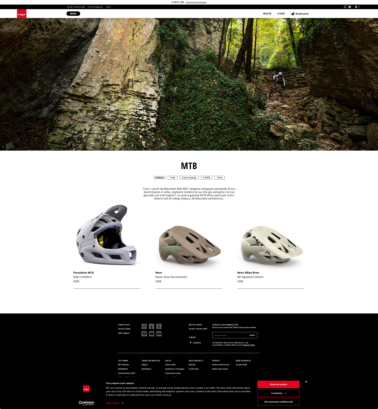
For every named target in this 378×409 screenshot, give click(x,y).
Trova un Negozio (95, 7)
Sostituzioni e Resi (173, 373)
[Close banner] (306, 382)
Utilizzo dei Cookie (220, 369)
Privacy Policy (249, 345)
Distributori (146, 369)
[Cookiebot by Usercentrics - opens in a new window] (86, 403)
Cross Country (189, 177)
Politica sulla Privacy (220, 365)
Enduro (159, 177)
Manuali (192, 365)
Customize (276, 393)
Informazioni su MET (126, 373)
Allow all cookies (278, 384)
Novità (267, 13)
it (359, 6)
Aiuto (108, 7)
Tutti (219, 177)
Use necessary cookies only (278, 401)
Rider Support (124, 333)
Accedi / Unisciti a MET (76, 7)
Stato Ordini (170, 365)
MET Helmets (123, 365)
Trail (172, 177)
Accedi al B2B (241, 365)
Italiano (197, 342)
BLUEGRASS (123, 369)
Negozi (145, 365)
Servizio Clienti (124, 329)
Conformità (193, 369)
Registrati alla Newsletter (196, 2)
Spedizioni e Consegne (174, 369)
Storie (281, 13)
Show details (112, 403)
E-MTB (206, 177)
